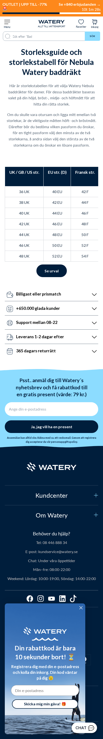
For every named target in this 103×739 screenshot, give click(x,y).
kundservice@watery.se (58, 551)
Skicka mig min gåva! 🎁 (45, 704)
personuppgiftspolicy (64, 441)
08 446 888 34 (55, 542)
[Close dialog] (81, 607)
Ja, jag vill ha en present (51, 426)
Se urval (52, 271)
